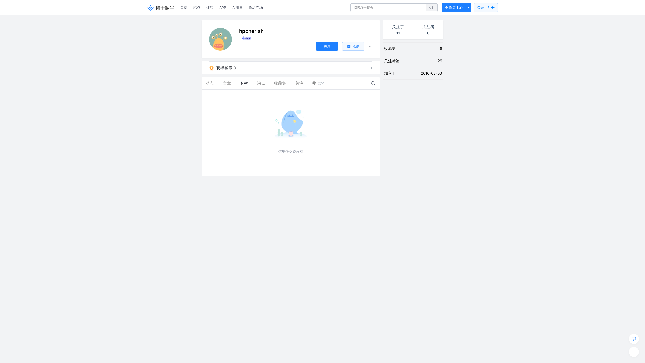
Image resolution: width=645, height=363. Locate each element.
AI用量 (237, 7)
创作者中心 (454, 7)
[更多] (634, 352)
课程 (209, 7)
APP (222, 7)
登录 (486, 7)
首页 (183, 7)
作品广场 (256, 7)
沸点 (196, 7)
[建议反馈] (634, 339)
